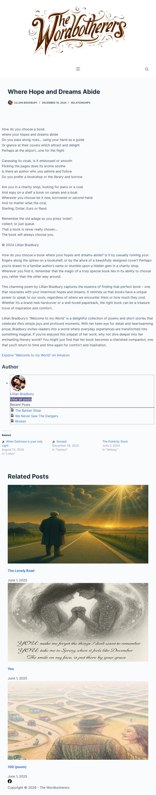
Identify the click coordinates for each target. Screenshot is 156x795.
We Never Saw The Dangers (36, 416)
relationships (80, 102)
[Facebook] (10, 782)
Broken (20, 421)
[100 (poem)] (78, 720)
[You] (78, 622)
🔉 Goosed (59, 441)
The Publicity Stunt (115, 441)
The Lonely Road (21, 571)
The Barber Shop (28, 410)
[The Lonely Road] (78, 524)
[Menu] (78, 69)
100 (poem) (17, 767)
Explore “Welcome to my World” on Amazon (35, 355)
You (11, 669)
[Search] (146, 69)
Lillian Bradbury (22, 394)
